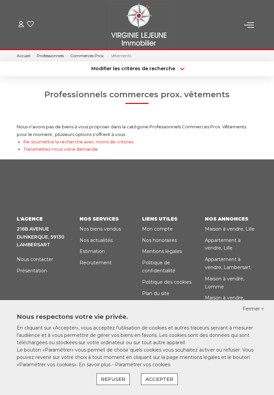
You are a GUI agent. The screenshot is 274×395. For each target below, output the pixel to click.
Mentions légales (162, 251)
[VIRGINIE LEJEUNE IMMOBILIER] (139, 25)
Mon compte (157, 229)
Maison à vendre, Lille (230, 229)
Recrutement (96, 263)
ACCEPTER (159, 379)
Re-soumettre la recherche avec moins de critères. (78, 141)
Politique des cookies (166, 282)
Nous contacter (35, 259)
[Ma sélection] (30, 24)
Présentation (32, 271)
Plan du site (155, 293)
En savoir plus (95, 365)
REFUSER (113, 379)
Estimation (92, 251)
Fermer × (253, 309)
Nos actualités (96, 240)
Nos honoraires (159, 240)
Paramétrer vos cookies (142, 365)
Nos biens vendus (100, 229)
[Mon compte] (21, 24)
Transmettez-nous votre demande (60, 149)
